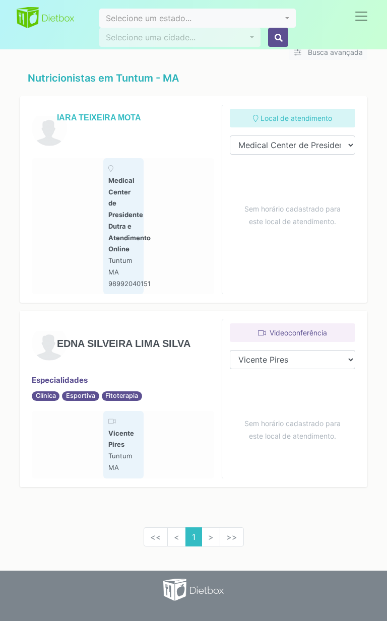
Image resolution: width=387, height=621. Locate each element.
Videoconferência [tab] (297, 332)
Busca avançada (334, 52)
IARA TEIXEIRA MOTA (99, 117)
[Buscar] (278, 37)
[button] (197, 18)
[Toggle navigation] (361, 16)
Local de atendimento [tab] (295, 118)
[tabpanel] (123, 226)
